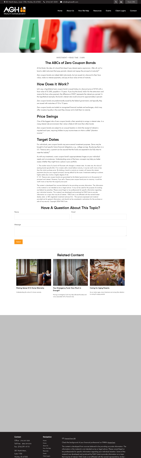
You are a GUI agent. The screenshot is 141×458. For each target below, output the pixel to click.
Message (17, 225)
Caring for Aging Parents (99, 288)
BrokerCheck (111, 442)
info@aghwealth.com (70, 2)
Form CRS (131, 2)
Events (44, 453)
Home (44, 440)
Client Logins (46, 456)
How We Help (47, 448)
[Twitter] (116, 2)
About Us (45, 446)
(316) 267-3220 (52, 2)
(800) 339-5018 (26, 444)
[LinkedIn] (121, 2)
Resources (45, 451)
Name (16, 212)
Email (73, 212)
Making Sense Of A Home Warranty (30, 288)
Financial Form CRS (70, 438)
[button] (60, 11)
